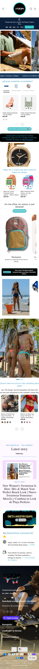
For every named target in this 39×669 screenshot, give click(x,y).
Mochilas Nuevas (16, 90)
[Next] (22, 124)
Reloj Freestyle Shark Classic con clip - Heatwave (27, 193)
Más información (27, 139)
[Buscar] (31, 9)
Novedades (6, 90)
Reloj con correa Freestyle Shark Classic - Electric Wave (11, 193)
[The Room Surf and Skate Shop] (19, 9)
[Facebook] (4, 612)
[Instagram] (8, 612)
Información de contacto (19, 665)
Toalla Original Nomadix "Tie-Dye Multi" (10, 113)
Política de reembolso (11, 661)
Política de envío (27, 663)
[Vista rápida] (10, 108)
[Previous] (16, 124)
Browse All (29, 27)
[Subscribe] (36, 606)
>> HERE (31, 545)
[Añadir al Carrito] (30, 108)
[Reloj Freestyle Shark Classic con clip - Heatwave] (28, 182)
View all (19, 453)
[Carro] (35, 9)
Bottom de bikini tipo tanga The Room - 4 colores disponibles (8, 415)
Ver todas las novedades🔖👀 (19, 129)
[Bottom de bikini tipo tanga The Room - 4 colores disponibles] (9, 403)
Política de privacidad (28, 661)
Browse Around (19, 211)
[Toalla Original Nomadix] (10, 103)
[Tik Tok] (11, 612)
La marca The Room (28, 90)
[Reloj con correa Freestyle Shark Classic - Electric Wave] (11, 182)
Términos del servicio (13, 663)
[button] (3, 8)
